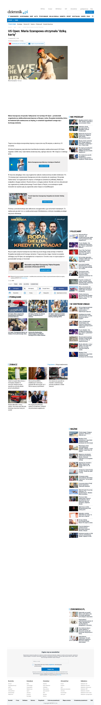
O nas (17, 700)
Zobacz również (44, 166)
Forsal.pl (10, 689)
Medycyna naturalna (65, 689)
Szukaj (90, 12)
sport (15, 27)
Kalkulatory (84, 681)
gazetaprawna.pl (84, 9)
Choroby (63, 690)
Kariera (33, 700)
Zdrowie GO (26, 24)
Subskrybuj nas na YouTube (19, 43)
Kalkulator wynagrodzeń (86, 694)
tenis (15, 284)
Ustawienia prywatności (80, 700)
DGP (66, 9)
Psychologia (63, 692)
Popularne (51, 364)
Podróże (29, 694)
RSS (92, 700)
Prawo (62, 683)
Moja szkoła (46, 689)
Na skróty (11, 681)
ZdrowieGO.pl (74, 9)
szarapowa (34, 284)
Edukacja (45, 687)
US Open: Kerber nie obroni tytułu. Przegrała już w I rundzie (36, 315)
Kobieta (45, 683)
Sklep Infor (10, 694)
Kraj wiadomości (62, 364)
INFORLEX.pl (58, 9)
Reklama (25, 700)
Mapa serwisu (67, 700)
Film (44, 692)
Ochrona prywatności (53, 700)
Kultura (44, 696)
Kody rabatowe (46, 685)
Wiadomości (29, 689)
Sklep (91, 9)
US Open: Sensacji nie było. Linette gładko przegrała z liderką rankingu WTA (57, 315)
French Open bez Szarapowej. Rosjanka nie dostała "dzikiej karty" (46, 197)
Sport (10, 20)
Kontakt (10, 700)
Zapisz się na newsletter (37, 43)
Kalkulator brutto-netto (86, 692)
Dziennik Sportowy (48, 24)
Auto (28, 683)
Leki (62, 687)
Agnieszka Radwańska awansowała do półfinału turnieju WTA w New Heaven (36, 334)
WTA (20, 284)
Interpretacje (11, 692)
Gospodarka (29, 687)
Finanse (62, 685)
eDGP (9, 687)
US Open (26, 284)
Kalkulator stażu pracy (86, 687)
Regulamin (41, 700)
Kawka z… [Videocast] (36, 24)
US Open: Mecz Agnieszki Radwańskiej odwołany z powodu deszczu (16, 315)
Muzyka (45, 694)
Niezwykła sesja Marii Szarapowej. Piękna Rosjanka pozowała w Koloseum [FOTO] (42, 266)
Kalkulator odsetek (85, 690)
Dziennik (10, 27)
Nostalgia (19, 24)
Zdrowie (29, 692)
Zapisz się (50, 669)
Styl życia (63, 694)
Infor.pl (9, 683)
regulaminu (51, 664)
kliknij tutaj (59, 674)
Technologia (29, 685)
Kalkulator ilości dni (85, 685)
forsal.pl (50, 9)
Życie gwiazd (46, 690)
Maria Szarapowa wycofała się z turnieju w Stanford (44, 162)
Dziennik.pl (30, 681)
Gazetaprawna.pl (12, 685)
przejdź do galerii (45, 270)
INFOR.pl (43, 9)
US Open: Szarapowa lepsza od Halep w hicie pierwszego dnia (17, 333)
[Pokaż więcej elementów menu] (92, 16)
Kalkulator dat (84, 683)
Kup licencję (24, 278)
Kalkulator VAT (84, 689)
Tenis (16, 20)
